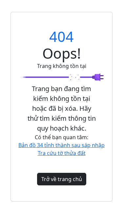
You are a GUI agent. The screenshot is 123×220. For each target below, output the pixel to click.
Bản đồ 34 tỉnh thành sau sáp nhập (61, 145)
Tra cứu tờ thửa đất (62, 153)
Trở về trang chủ (61, 179)
